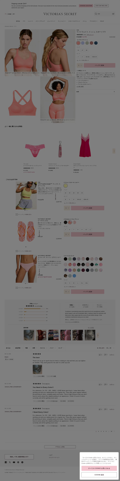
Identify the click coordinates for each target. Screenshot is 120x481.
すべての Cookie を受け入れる (99, 468)
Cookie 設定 (99, 475)
